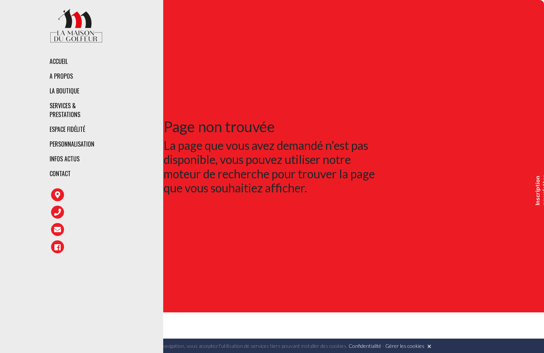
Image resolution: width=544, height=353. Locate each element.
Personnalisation (72, 144)
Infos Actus (65, 158)
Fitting (156, 105)
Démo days (160, 152)
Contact (60, 173)
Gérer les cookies (404, 346)
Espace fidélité (67, 129)
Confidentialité (365, 346)
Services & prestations (65, 110)
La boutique (64, 90)
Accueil (59, 61)
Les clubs (159, 92)
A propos (61, 76)
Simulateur (161, 137)
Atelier (155, 121)
